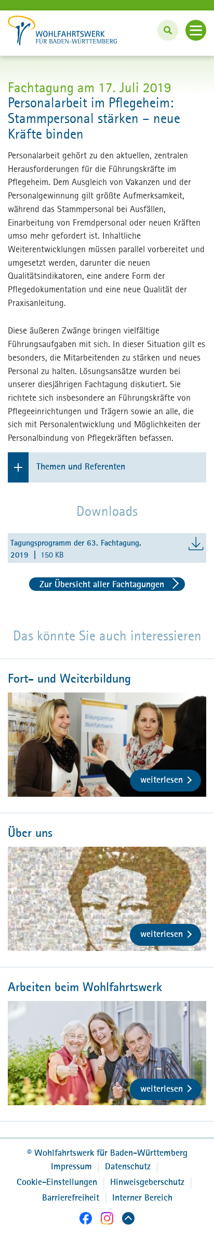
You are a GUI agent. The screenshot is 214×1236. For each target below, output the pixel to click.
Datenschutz (128, 1166)
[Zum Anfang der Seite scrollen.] (128, 1220)
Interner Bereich (142, 1197)
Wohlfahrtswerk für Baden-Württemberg (107, 1152)
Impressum (71, 1166)
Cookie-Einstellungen (57, 1182)
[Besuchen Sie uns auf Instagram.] (107, 1220)
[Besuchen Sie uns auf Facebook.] (85, 1220)
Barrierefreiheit (70, 1197)
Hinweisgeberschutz (147, 1182)
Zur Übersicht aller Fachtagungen (101, 584)
